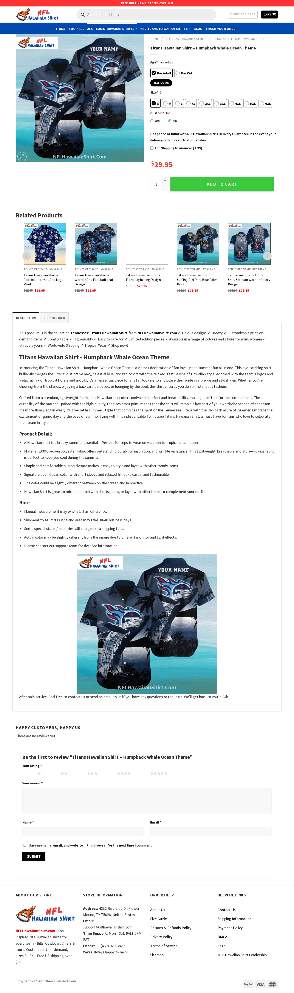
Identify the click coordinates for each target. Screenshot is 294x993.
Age (154, 62)
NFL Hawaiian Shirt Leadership (242, 954)
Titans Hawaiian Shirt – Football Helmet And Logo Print (43, 279)
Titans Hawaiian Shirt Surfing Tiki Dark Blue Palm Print (197, 279)
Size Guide (158, 918)
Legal (222, 945)
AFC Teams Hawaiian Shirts (110, 28)
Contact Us (227, 909)
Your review (32, 783)
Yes (157, 121)
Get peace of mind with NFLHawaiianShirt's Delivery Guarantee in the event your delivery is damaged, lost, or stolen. (213, 137)
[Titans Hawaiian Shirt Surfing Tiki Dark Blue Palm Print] (198, 244)
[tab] (25, 317)
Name (28, 822)
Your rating (32, 766)
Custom (157, 113)
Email (155, 822)
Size (154, 92)
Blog (198, 28)
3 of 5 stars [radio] (78, 773)
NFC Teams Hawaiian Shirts (164, 28)
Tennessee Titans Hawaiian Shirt (238, 39)
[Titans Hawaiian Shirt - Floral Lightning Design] (147, 244)
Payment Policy (230, 927)
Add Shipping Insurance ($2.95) (178, 148)
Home (61, 28)
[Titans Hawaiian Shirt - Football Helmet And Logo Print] (45, 244)
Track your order (222, 28)
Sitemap (157, 954)
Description (26, 318)
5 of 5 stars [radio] (141, 773)
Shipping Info (54, 318)
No (174, 121)
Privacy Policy (161, 936)
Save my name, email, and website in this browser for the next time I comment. (91, 845)
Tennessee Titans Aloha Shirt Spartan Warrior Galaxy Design (249, 279)
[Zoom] (22, 156)
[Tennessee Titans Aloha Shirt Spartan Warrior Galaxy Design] (249, 244)
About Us (157, 909)
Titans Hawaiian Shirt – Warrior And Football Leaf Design (94, 279)
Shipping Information (235, 918)
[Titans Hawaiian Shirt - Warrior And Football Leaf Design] (96, 244)
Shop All (76, 28)
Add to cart (222, 184)
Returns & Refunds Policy (170, 927)
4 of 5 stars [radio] (108, 773)
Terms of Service (163, 945)
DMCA (222, 936)
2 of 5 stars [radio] (52, 773)
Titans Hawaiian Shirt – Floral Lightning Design (143, 277)
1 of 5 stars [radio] (29, 773)
